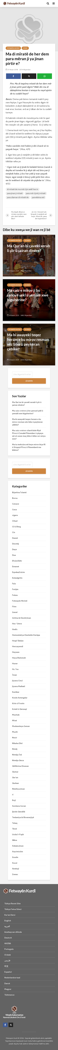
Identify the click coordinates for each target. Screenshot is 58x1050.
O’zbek (7, 955)
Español (8, 972)
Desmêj (15, 543)
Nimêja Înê (17, 754)
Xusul (14, 863)
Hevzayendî (17, 646)
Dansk (7, 983)
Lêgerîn (29, 381)
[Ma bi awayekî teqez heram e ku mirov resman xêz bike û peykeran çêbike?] (29, 344)
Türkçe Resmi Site (12, 903)
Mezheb (15, 715)
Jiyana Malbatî (18, 686)
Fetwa (15, 595)
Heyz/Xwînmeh (19, 658)
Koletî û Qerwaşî (19, 709)
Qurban (15, 783)
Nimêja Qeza (18, 760)
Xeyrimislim (17, 851)
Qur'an (15, 777)
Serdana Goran (19, 806)
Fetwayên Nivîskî (13, 48)
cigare (15, 515)
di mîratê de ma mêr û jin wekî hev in (22, 189)
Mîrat (25, 48)
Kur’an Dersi (9, 915)
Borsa (14, 498)
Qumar (15, 772)
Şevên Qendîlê (18, 811)
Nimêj (14, 749)
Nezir (14, 737)
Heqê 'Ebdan (18, 640)
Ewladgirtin (17, 578)
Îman (14, 675)
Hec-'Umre (17, 623)
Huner (27, 240)
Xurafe (15, 857)
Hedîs (14, 629)
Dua (14, 555)
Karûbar (15, 692)
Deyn (14, 549)
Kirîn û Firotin (18, 703)
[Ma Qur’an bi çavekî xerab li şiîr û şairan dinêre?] (29, 255)
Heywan (15, 652)
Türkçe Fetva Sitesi (13, 909)
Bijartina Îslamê (19, 492)
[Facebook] (5, 1025)
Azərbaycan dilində (13, 932)
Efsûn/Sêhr (17, 561)
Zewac (15, 874)
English (7, 920)
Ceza (14, 509)
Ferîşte (15, 589)
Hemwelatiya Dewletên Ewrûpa (26, 635)
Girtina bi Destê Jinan (21, 618)
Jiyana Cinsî (17, 680)
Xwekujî (15, 868)
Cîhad (14, 521)
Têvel (14, 828)
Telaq (14, 823)
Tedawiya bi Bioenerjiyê (23, 817)
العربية (7, 926)
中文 (6, 966)
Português (9, 949)
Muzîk (15, 732)
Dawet (15, 538)
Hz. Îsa (15, 669)
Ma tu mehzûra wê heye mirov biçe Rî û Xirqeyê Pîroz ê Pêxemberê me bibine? (28, 447)
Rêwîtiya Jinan (18, 789)
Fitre (14, 606)
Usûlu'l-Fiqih (18, 834)
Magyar (7, 989)
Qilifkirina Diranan (20, 766)
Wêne (14, 840)
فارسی (7, 960)
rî (12, 794)
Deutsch (8, 937)
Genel (14, 612)
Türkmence (9, 995)
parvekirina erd (38, 197)
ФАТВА (7, 943)
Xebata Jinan (18, 846)
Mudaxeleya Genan (21, 726)
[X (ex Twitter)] (11, 1025)
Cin (13, 532)
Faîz (14, 583)
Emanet (15, 566)
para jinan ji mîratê (15, 193)
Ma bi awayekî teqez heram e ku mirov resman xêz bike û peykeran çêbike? (27, 422)
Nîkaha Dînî (17, 743)
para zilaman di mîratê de (18, 197)
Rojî (14, 800)
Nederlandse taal (12, 977)
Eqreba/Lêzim (18, 572)
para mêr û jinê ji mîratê (35, 193)
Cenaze (15, 504)
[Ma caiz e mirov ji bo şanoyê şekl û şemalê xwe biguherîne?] (29, 300)
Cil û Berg (16, 526)
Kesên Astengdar (19, 697)
